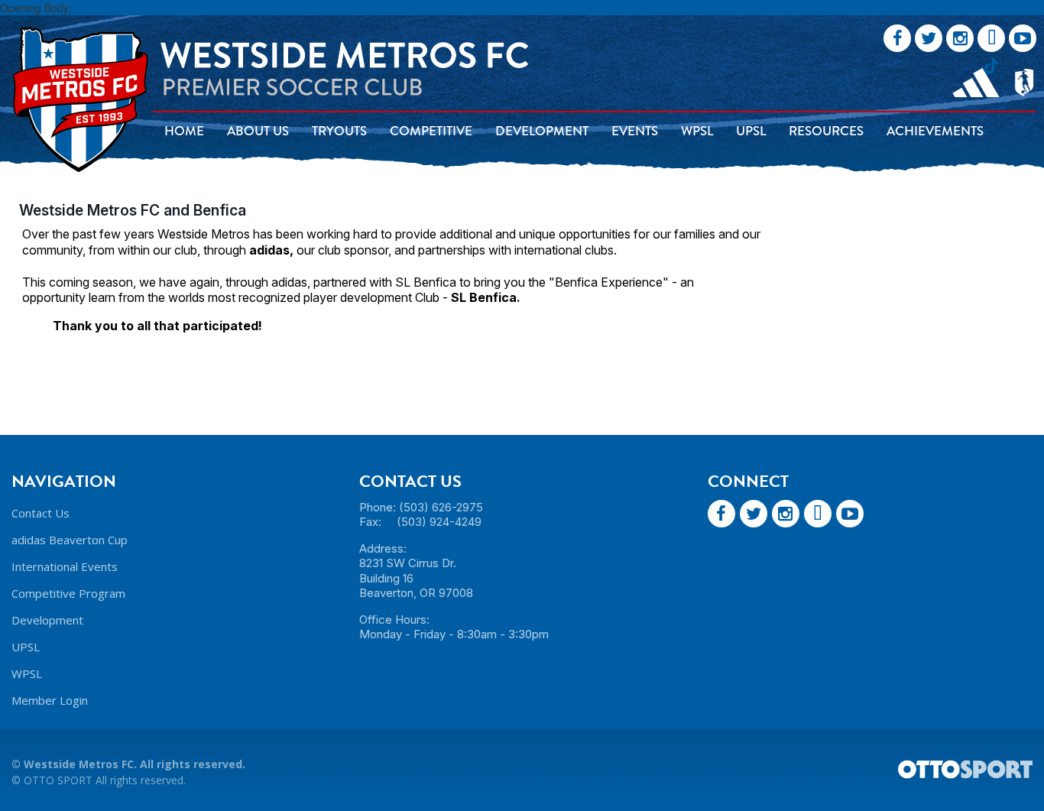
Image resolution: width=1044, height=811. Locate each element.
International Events (64, 566)
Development (541, 131)
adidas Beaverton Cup (69, 539)
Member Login (49, 700)
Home (184, 131)
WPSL (697, 131)
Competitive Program (68, 593)
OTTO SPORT (58, 780)
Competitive (431, 131)
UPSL (751, 131)
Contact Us (40, 513)
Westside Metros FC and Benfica (132, 210)
